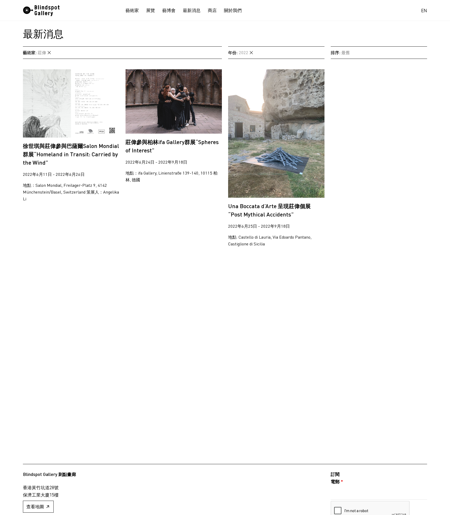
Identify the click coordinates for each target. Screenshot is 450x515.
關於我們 (233, 10)
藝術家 (132, 10)
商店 (212, 10)
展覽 (150, 10)
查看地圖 (35, 506)
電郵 (337, 481)
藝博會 (169, 10)
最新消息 (192, 10)
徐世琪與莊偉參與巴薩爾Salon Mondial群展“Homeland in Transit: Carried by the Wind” (71, 154)
